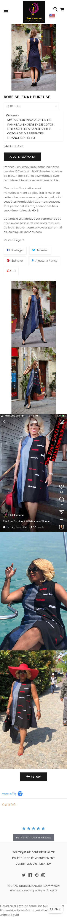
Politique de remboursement (33, 858)
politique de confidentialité (33, 852)
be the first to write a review (33, 837)
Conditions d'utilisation (34, 863)
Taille (9, 106)
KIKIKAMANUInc (30, 886)
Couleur (11, 115)
